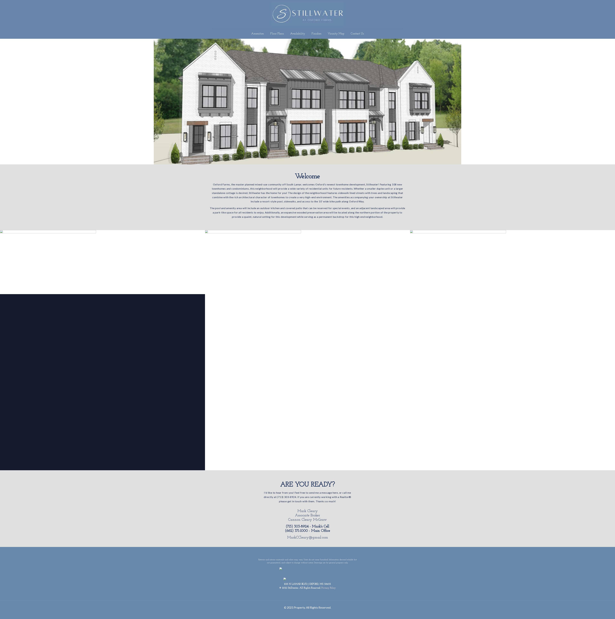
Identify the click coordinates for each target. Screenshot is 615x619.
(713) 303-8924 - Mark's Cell (307, 526)
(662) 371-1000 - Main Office (307, 531)
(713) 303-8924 (286, 496)
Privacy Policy (328, 588)
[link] (48, 262)
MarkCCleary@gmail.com (307, 537)
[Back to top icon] (601, 614)
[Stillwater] (307, 14)
